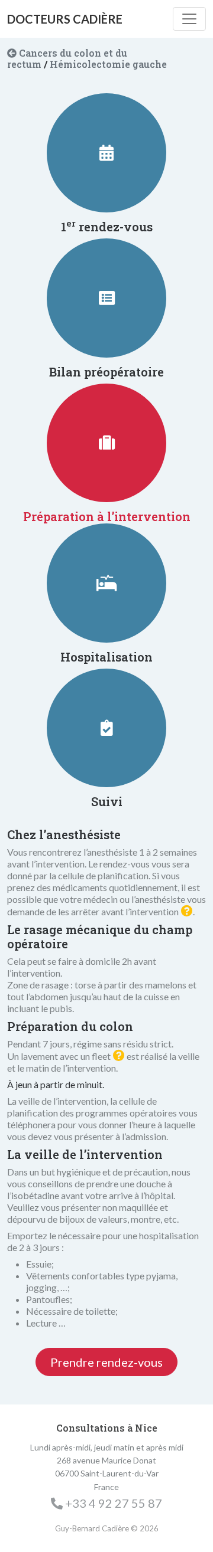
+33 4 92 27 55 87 (113, 1503)
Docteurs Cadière (64, 19)
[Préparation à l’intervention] (107, 442)
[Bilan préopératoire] (107, 298)
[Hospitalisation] (106, 583)
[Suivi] (107, 728)
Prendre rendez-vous (106, 1362)
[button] (187, 911)
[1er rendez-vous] (106, 153)
